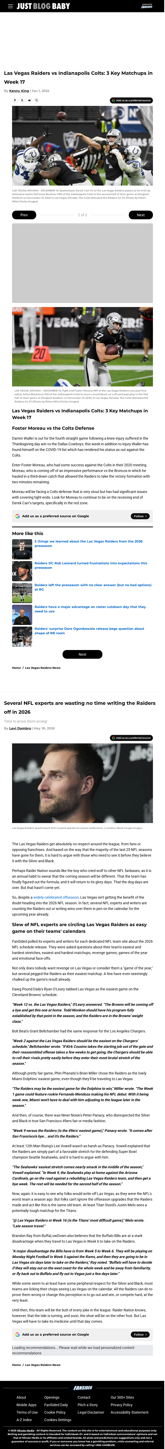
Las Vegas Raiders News (42, 668)
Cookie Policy (55, 1412)
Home (16, 668)
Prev (24, 215)
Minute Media (25, 1430)
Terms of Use (27, 1412)
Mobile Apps (26, 1405)
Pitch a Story (88, 1405)
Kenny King (19, 91)
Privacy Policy (122, 1405)
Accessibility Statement (129, 1412)
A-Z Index (24, 1420)
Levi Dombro (20, 728)
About (21, 1397)
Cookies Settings (57, 1420)
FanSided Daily (56, 1405)
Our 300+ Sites (122, 1397)
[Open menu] (10, 6)
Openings (51, 1397)
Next (141, 215)
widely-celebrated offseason (56, 897)
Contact (84, 1397)
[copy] (36, 100)
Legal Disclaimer (91, 1412)
